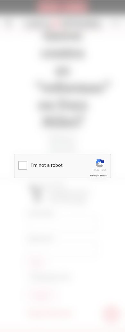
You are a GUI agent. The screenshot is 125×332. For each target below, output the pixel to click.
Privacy (94, 175)
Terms (103, 175)
